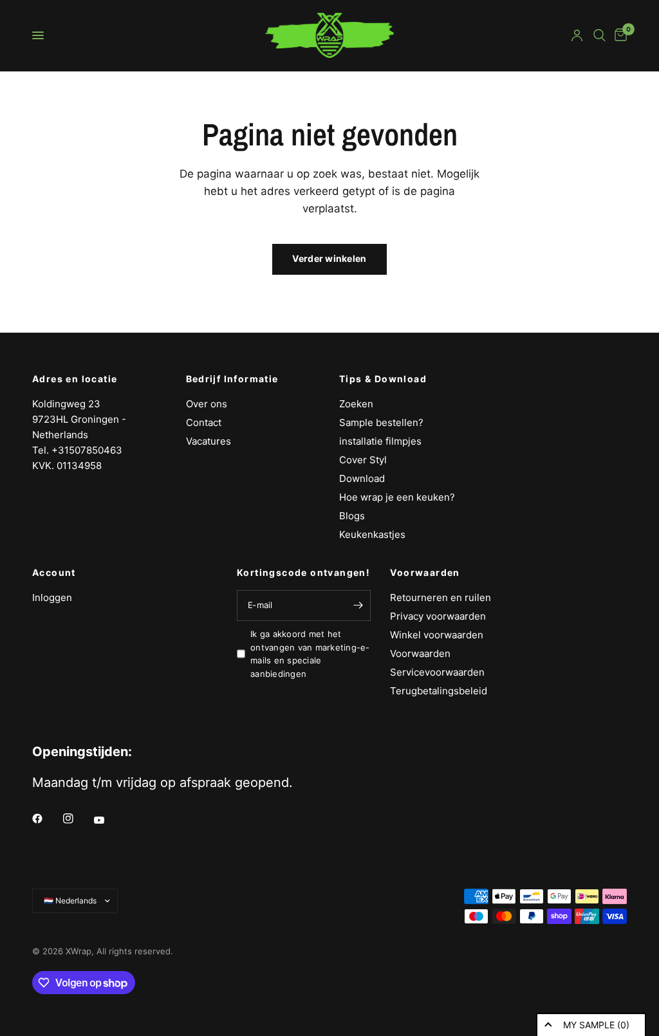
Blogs (352, 516)
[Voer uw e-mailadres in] (358, 605)
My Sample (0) (596, 1024)
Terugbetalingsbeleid (438, 691)
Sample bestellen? (381, 422)
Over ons (206, 404)
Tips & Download (383, 379)
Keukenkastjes (372, 534)
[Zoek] (599, 35)
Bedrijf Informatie (232, 379)
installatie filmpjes (380, 441)
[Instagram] (77, 818)
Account (54, 572)
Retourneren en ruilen (440, 597)
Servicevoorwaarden (437, 672)
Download (362, 478)
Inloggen (52, 597)
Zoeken (356, 404)
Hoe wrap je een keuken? (397, 497)
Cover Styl (363, 460)
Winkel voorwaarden (436, 635)
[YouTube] (108, 820)
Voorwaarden (424, 572)
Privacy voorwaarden (438, 616)
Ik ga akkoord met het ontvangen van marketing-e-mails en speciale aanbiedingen (310, 654)
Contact (203, 422)
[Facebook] (46, 818)
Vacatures (208, 441)
